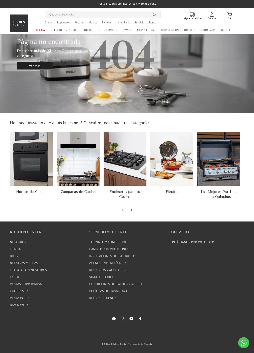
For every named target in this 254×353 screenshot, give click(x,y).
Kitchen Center (119, 344)
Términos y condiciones (108, 242)
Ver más (35, 66)
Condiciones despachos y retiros (116, 283)
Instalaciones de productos (112, 255)
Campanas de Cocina (78, 191)
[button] (64, 30)
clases (49, 22)
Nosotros (18, 242)
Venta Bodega (21, 298)
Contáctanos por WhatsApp (191, 242)
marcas (93, 22)
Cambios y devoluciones (109, 248)
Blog (14, 255)
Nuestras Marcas (24, 263)
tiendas (106, 22)
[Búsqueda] (155, 14)
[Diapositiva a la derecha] (131, 210)
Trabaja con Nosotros (28, 270)
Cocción (88, 30)
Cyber (14, 277)
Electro (172, 191)
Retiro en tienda (102, 298)
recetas (79, 22)
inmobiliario (123, 22)
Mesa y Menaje (146, 30)
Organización (170, 30)
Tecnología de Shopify (140, 344)
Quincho (189, 30)
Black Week (19, 305)
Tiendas (16, 248)
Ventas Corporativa (26, 283)
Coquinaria (208, 30)
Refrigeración (108, 30)
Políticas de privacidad (108, 290)
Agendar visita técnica (107, 263)
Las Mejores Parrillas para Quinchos (218, 194)
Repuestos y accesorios (108, 270)
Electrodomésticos (64, 30)
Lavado (127, 30)
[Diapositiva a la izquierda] (122, 210)
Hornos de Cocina (31, 191)
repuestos (63, 22)
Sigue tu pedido (102, 277)
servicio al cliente (145, 22)
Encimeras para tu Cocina (125, 194)
